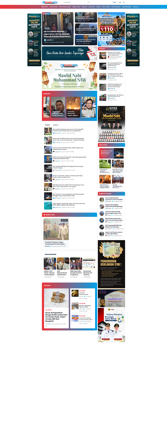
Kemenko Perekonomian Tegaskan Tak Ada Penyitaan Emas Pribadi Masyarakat (85, 293)
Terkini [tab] (47, 125)
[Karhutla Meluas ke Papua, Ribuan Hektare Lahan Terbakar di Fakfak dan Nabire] (69, 107)
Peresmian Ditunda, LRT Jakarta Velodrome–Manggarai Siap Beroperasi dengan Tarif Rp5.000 (89, 277)
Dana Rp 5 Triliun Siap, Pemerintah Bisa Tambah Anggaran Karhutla (118, 172)
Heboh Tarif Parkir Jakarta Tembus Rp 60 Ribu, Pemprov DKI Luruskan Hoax (49, 275)
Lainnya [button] (135, 7)
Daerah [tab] (55, 125)
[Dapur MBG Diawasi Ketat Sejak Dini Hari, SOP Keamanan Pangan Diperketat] (54, 107)
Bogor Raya (76, 7)
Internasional (115, 7)
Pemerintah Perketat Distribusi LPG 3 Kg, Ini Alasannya (105, 171)
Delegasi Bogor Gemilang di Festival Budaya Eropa (115, 95)
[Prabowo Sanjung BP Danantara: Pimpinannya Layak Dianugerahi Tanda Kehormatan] (84, 107)
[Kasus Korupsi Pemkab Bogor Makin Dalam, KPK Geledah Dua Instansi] (101, 213)
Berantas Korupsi (65, 7)
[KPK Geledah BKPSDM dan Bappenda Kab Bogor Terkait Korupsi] (101, 227)
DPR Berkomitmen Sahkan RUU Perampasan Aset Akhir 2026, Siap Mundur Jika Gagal (62, 276)
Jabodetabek (126, 7)
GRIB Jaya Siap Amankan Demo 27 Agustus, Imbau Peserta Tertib (76, 274)
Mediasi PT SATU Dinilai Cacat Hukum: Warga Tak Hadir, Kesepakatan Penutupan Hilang (115, 54)
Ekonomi (91, 7)
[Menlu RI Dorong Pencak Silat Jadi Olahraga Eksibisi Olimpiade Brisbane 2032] (101, 220)
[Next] (94, 105)
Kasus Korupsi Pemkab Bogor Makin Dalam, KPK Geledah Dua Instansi (113, 213)
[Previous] (44, 105)
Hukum (98, 7)
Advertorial (53, 7)
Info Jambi (106, 7)
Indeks (46, 7)
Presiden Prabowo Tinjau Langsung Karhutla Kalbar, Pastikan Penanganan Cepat (56, 244)
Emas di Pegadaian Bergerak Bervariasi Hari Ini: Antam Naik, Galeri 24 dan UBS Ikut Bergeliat (56, 317)
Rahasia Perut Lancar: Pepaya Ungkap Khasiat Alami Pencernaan (104, 187)
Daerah (84, 7)
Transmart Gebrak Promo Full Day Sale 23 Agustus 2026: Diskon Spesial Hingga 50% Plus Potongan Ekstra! (86, 318)
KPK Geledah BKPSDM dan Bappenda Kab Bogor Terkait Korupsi (115, 64)
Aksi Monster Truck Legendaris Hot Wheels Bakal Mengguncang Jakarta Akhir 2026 (106, 153)
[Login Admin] (123, 2)
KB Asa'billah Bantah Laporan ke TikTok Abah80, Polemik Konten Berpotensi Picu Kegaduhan (114, 200)
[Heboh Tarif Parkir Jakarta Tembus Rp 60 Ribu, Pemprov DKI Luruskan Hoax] (101, 233)
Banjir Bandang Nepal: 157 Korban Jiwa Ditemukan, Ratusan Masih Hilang (115, 85)
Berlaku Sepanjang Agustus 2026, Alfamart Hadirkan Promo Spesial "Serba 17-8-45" (85, 306)
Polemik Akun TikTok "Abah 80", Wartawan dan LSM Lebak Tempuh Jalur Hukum (115, 75)
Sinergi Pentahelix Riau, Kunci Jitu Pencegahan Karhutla (117, 187)
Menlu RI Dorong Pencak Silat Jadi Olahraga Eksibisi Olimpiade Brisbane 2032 (114, 220)
